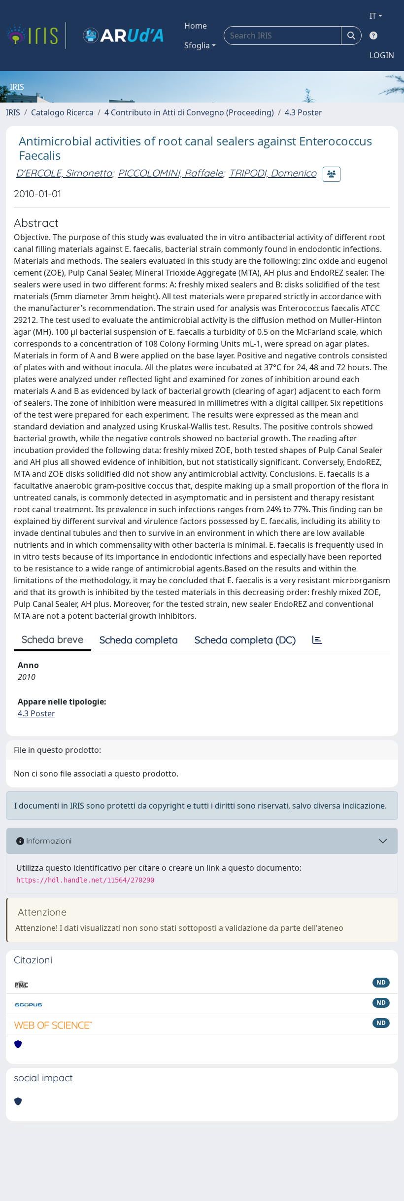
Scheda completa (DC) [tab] (245, 640)
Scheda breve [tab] (52, 639)
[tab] (317, 640)
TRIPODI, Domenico (272, 173)
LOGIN (382, 55)
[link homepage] (36, 35)
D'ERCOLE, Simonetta (64, 173)
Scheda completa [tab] (139, 640)
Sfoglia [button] (197, 45)
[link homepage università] (123, 35)
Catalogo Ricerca (62, 112)
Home (195, 25)
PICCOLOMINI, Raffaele (170, 173)
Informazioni (47, 841)
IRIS (13, 112)
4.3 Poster (303, 112)
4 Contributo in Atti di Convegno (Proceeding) (189, 112)
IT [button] (373, 15)
